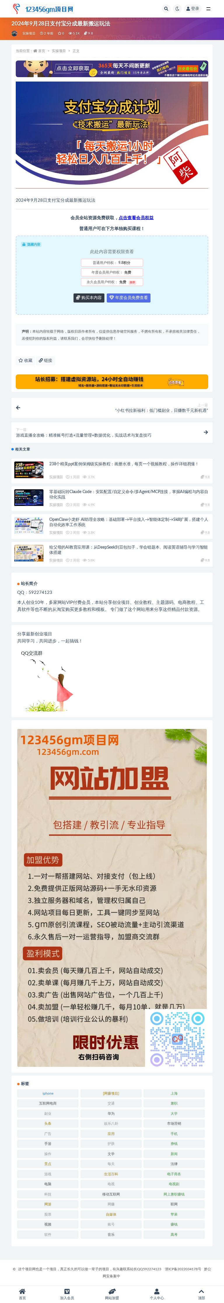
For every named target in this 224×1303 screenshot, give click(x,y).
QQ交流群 (32, 653)
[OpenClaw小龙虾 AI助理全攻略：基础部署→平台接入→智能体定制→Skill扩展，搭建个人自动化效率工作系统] (28, 525)
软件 (47, 1234)
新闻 (174, 1154)
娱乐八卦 (111, 1123)
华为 (111, 1113)
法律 (174, 1164)
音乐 (111, 1234)
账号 (111, 1224)
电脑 (47, 1184)
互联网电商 (48, 1103)
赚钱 (174, 1224)
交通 (111, 1103)
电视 (111, 1184)
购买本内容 (91, 298)
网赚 (111, 1204)
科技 (47, 1194)
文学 (111, 1154)
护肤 (111, 1143)
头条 (47, 1123)
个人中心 (157, 1298)
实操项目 (29, 33)
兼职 (174, 1103)
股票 (47, 1214)
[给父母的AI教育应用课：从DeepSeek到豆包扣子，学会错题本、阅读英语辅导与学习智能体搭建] (28, 553)
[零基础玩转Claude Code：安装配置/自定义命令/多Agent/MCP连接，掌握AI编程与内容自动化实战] (28, 497)
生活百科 (111, 1174)
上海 (174, 1093)
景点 (47, 1164)
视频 (47, 1224)
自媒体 (111, 1214)
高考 (174, 1234)
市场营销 (174, 1123)
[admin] (14, 34)
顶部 (201, 1298)
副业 (47, 1113)
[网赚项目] (111, 1093)
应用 (111, 1134)
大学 (174, 1113)
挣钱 (174, 1143)
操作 (47, 1154)
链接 (47, 361)
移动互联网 (111, 1194)
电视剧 (174, 1184)
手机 (174, 1134)
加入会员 (67, 1298)
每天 (111, 1164)
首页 (41, 51)
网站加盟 (112, 1298)
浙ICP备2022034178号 (183, 1269)
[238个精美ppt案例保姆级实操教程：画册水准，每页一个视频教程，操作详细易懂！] (28, 470)
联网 (174, 1204)
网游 (47, 1204)
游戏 (47, 1174)
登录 (195, 9)
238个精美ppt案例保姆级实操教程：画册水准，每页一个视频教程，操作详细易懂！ (124, 464)
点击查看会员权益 (136, 218)
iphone (48, 1093)
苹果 (174, 1214)
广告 (47, 1134)
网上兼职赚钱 (174, 1194)
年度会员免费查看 (131, 298)
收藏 (27, 361)
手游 (47, 1143)
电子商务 (174, 1174)
